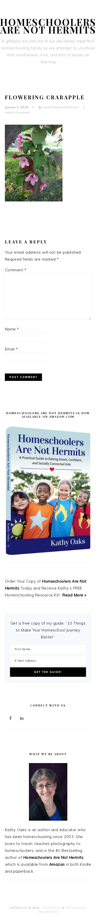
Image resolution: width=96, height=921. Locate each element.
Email (11, 349)
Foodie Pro (51, 907)
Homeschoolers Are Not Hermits (48, 26)
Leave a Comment (17, 112)
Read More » (74, 595)
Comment (15, 269)
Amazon (57, 864)
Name (12, 329)
